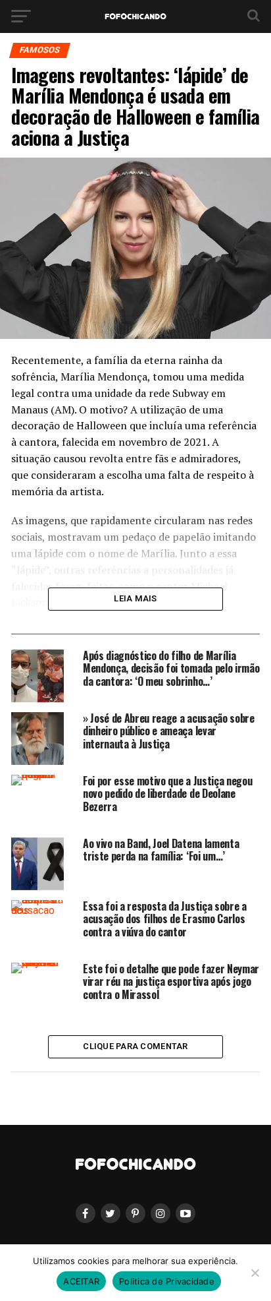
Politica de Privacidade (166, 1281)
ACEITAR (81, 1281)
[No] (254, 1272)
